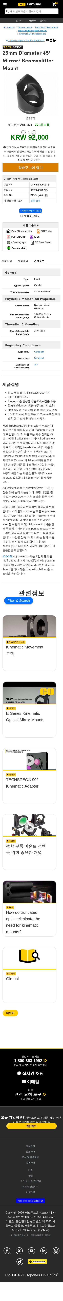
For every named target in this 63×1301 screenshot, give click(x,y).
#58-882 (7, 556)
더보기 (10, 1013)
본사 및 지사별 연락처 (25, 1065)
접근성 (48, 1235)
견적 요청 (35, 200)
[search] (31, 11)
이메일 (33, 1081)
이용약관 (40, 1235)
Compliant (39, 351)
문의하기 (44, 20)
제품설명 (23, 260)
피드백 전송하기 (30, 1186)
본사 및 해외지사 (30, 1157)
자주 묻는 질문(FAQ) (30, 1181)
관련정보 (39, 260)
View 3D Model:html (21, 231)
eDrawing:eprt (18, 242)
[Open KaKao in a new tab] (37, 1263)
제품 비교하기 (31, 215)
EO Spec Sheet (42, 242)
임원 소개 (30, 1151)
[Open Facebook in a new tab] (7, 1252)
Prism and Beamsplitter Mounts (32, 30)
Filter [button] (12, 600)
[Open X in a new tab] (19, 1252)
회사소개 (30, 1146)
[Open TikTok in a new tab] (20, 1263)
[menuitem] (5, 4)
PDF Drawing (17, 236)
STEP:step (46, 231)
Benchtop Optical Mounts (46, 27)
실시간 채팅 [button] (33, 1073)
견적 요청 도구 (28, 1094)
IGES (36, 236)
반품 (30, 1175)
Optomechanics (25, 27)
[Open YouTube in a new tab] (31, 1252)
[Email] (48, 40)
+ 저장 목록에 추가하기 (30, 210)
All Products (9, 27)
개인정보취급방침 (17, 1235)
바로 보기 (29, 656)
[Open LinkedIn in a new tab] (44, 1252)
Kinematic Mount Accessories (32, 34)
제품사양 (7, 260)
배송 (30, 1170)
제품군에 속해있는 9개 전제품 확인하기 (26, 40)
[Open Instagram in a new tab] (56, 1252)
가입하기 (31, 1126)
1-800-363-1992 (28, 1060)
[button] (51, 40)
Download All (19, 248)
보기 (36, 364)
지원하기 (29, 1201)
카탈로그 (30, 1192)
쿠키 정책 (31, 1235)
